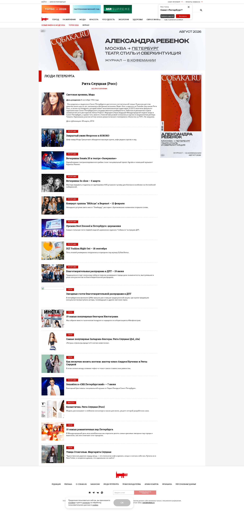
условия (71, 502)
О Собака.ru (81, 484)
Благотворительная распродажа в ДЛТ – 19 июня (95, 271)
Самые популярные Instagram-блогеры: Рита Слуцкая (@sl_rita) (103, 338)
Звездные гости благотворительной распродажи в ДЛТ (98, 293)
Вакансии (95, 484)
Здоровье (138, 19)
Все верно (183, 16)
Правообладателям (132, 484)
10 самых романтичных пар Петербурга (89, 429)
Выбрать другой (167, 16)
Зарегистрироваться (58, 2)
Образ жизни (154, 19)
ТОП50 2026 (74, 25)
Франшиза (167, 484)
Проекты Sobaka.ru (193, 2)
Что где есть (108, 19)
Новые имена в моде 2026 (53, 25)
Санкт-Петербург (174, 2)
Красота (94, 19)
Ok (122, 502)
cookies (95, 505)
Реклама (68, 484)
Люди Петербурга (59, 76)
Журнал (85, 25)
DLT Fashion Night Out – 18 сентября (86, 248)
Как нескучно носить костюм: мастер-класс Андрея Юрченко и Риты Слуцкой (106, 363)
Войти (44, 2)
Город (55, 19)
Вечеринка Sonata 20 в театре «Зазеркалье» (91, 158)
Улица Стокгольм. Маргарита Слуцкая (88, 451)
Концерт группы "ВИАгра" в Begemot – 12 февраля (95, 203)
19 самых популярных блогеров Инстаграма (92, 316)
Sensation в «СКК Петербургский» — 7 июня (91, 384)
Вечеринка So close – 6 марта (83, 180)
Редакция (56, 484)
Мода (82, 19)
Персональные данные (186, 484)
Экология (123, 19)
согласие (86, 502)
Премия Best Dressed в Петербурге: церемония (93, 225)
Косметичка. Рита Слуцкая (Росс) (85, 406)
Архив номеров (151, 484)
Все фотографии (99, 89)
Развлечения (69, 19)
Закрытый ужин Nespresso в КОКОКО (87, 135)
